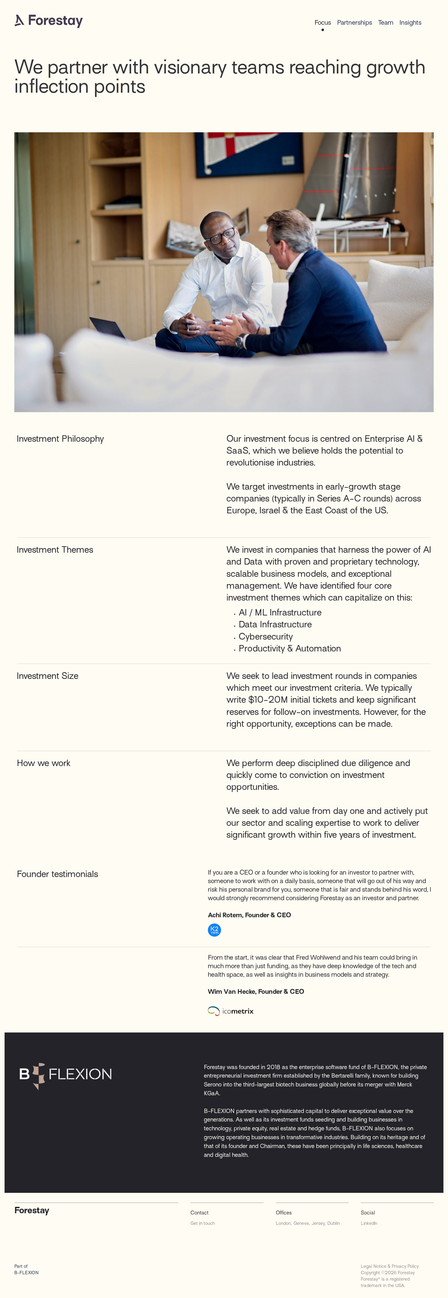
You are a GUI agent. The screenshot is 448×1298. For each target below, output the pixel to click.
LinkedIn (369, 1223)
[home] (48, 21)
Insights (410, 22)
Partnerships (354, 22)
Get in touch (202, 1223)
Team (385, 22)
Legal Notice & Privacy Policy (390, 1266)
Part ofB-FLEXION (26, 1269)
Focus (323, 22)
